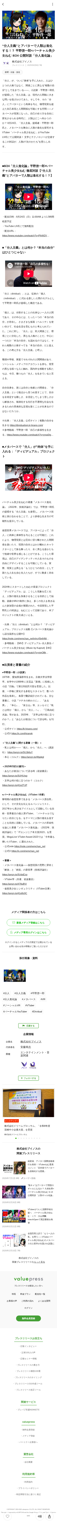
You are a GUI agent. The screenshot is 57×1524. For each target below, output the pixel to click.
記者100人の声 (28, 1352)
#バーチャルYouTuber (15, 1011)
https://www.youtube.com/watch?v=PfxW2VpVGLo (26, 235)
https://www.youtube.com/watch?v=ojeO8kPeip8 (26, 652)
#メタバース (29, 999)
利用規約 (28, 1482)
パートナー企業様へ (28, 1442)
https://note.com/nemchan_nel (29, 846)
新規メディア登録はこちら (31, 922)
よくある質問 (44, 1301)
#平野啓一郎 (37, 993)
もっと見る (39, 1262)
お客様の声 (12, 1301)
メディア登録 (28, 1436)
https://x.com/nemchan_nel (25, 851)
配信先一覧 (40, 1294)
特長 (14, 1294)
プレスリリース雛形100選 (28, 1371)
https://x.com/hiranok (22, 733)
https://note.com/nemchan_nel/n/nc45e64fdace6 (26, 638)
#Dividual (37, 1011)
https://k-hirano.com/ (27, 728)
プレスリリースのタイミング (28, 1377)
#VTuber (29, 1005)
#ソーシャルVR (11, 1005)
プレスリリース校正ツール (28, 1390)
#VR (43, 999)
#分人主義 (20, 993)
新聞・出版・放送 (12, 72)
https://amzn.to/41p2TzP (14, 785)
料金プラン (25, 1294)
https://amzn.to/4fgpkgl (32, 757)
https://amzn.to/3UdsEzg (14, 874)
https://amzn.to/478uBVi (14, 884)
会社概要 (28, 1462)
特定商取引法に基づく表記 (28, 1494)
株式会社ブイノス (22, 61)
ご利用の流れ (27, 1301)
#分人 (6, 993)
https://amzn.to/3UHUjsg (14, 775)
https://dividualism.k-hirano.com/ (26, 425)
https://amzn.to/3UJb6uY (20, 752)
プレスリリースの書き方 (28, 1365)
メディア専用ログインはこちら (30, 932)
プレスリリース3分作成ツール (28, 1383)
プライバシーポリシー (28, 1488)
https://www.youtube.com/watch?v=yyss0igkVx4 (30, 434)
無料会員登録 (28, 1318)
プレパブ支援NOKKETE (28, 1409)
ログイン (28, 1308)
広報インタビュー (28, 1346)
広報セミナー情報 (28, 1358)
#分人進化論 (10, 999)
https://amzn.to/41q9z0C (14, 893)
